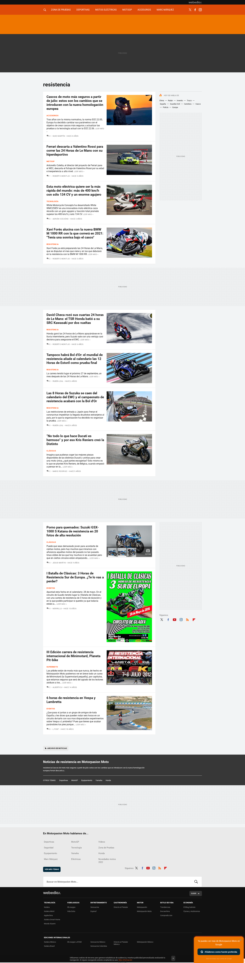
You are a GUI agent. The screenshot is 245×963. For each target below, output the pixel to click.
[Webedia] (195, 2)
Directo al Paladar (121, 907)
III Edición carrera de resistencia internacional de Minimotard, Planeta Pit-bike (73, 656)
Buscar (196, 881)
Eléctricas (76, 859)
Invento (180, 100)
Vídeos (101, 842)
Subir (193, 893)
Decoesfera (165, 911)
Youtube (174, 619)
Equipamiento (86, 780)
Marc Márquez (165, 9)
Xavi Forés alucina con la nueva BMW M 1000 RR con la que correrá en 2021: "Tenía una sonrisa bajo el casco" (75, 233)
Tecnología (52, 201)
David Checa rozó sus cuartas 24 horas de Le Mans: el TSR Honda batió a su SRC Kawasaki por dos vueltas (75, 319)
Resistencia (53, 244)
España (163, 104)
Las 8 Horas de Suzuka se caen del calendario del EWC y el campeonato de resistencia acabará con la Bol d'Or (75, 397)
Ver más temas (52, 869)
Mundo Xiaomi (49, 924)
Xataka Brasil (49, 946)
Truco (189, 100)
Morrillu (57, 608)
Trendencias (165, 907)
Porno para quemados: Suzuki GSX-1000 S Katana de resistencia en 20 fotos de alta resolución (73, 531)
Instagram (200, 9)
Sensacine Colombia (98, 946)
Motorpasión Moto (144, 911)
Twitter (190, 9)
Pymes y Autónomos (191, 911)
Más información (125, 960)
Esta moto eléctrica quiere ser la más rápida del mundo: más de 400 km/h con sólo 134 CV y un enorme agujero (74, 190)
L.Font (56, 729)
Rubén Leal (58, 381)
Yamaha (99, 780)
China (161, 100)
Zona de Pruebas (61, 9)
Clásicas (51, 451)
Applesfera (48, 915)
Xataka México (50, 942)
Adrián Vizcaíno (60, 219)
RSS (187, 619)
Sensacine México (97, 942)
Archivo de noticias (57, 748)
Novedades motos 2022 (107, 860)
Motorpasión (142, 907)
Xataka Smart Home (52, 919)
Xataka (47, 907)
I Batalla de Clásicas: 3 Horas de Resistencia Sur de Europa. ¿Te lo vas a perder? (75, 577)
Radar (170, 100)
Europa (175, 107)
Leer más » (79, 171)
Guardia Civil (175, 104)
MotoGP (127, 9)
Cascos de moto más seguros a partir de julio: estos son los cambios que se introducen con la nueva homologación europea (75, 103)
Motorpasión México (145, 942)
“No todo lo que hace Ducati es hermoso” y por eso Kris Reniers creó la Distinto (75, 440)
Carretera (187, 104)
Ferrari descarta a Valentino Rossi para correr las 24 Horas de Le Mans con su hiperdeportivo (75, 150)
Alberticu (57, 687)
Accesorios (144, 9)
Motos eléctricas (106, 9)
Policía (165, 107)
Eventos (51, 588)
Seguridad (48, 847)
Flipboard (194, 619)
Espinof (93, 911)
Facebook (195, 9)
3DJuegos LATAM (74, 942)
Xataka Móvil (49, 911)
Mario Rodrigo (60, 471)
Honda (108, 780)
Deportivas (83, 9)
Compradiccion (166, 915)
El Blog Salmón (189, 907)
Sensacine (94, 907)
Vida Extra (71, 911)
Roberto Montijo (61, 176)
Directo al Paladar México (121, 943)
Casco (198, 104)
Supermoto (52, 667)
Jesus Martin (59, 563)
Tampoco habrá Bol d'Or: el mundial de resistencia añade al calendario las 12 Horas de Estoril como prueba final (75, 359)
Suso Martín (59, 136)
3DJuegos (71, 907)
